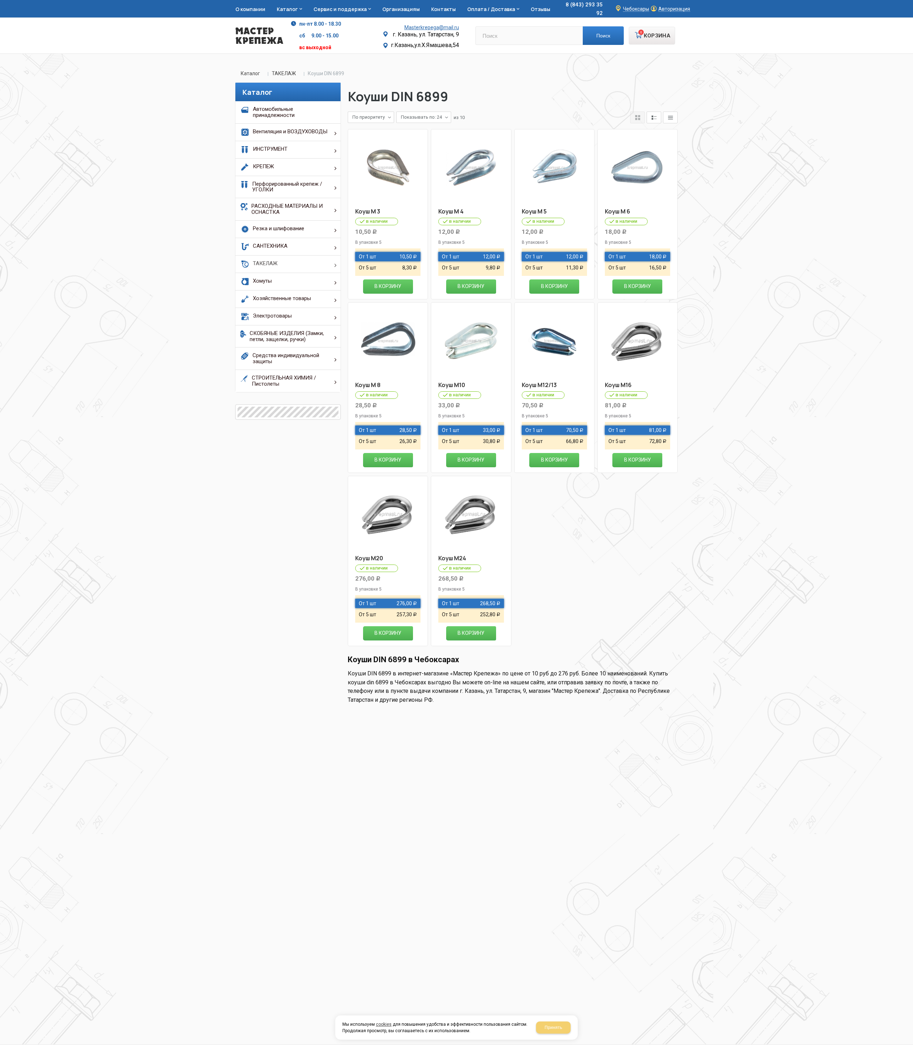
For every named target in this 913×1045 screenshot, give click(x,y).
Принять (553, 1027)
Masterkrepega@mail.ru (431, 27)
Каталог (250, 73)
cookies (384, 1024)
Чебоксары (636, 9)
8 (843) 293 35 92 (584, 8)
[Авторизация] (909, 3)
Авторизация (674, 9)
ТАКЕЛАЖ (284, 73)
